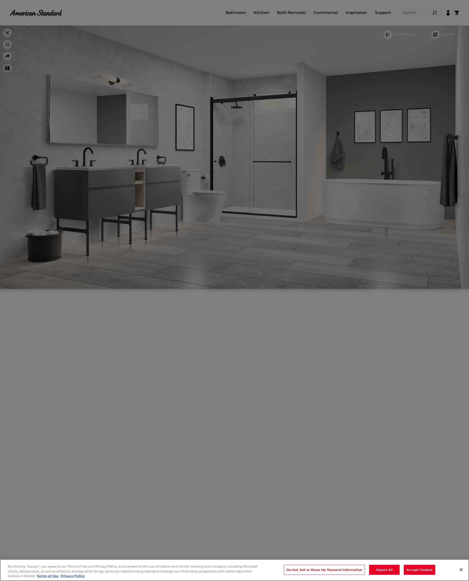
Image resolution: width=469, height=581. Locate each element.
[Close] (461, 569)
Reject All (384, 569)
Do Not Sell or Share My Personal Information (324, 569)
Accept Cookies (419, 569)
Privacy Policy (73, 576)
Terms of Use (48, 576)
